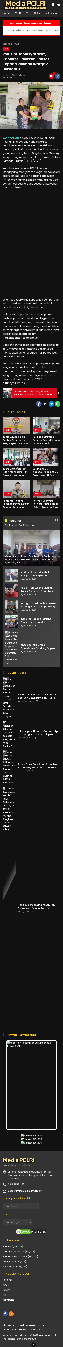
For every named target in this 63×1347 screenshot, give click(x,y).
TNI (4, 1294)
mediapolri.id (47, 1335)
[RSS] (11, 1313)
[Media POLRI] (25, 4)
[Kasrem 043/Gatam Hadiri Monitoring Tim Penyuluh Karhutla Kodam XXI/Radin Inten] (16, 457)
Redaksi (6, 75)
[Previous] (12, 1084)
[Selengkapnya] (56, 520)
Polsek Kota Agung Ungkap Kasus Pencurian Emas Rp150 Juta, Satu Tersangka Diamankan (37, 589)
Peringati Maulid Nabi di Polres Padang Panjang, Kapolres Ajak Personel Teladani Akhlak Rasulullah (39, 605)
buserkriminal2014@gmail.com (25, 1191)
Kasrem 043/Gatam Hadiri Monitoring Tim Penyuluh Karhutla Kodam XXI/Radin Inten (16, 472)
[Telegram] (51, 404)
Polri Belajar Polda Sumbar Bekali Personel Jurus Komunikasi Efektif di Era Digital (46, 440)
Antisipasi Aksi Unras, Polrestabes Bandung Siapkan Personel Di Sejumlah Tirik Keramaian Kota (38, 647)
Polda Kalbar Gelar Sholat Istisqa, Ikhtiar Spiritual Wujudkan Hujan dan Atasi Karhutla (36, 574)
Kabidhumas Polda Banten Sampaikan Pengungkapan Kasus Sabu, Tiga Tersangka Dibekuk (15, 440)
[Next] (51, 1084)
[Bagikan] (57, 76)
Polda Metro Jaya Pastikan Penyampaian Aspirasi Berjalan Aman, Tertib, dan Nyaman (16, 504)
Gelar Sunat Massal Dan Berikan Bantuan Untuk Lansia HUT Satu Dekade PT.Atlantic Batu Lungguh (37, 696)
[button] (58, 5)
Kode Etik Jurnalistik (13, 1251)
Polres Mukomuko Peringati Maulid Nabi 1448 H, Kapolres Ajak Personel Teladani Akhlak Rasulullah (45, 504)
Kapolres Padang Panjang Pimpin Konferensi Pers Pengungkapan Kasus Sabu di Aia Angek (38, 621)
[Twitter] (45, 404)
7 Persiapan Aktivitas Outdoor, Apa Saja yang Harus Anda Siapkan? (38, 733)
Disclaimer (8, 1261)
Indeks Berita (10, 1266)
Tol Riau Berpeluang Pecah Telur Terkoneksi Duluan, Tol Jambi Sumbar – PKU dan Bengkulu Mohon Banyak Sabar (39, 906)
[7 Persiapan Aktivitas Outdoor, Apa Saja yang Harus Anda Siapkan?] (9, 734)
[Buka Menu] (53, 5)
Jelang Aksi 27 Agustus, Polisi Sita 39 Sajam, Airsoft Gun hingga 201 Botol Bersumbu (45, 472)
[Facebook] (39, 404)
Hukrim (6, 1289)
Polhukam (8, 1299)
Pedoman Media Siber (15, 1256)
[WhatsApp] (57, 404)
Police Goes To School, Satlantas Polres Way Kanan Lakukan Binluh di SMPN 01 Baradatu (39, 766)
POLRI (5, 49)
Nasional (7, 1279)
